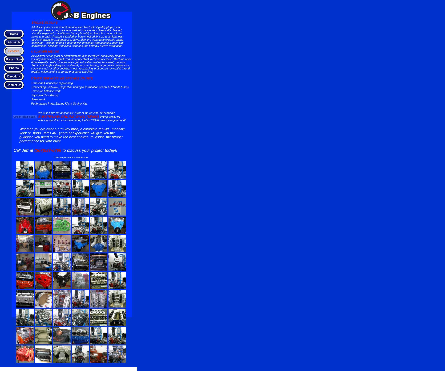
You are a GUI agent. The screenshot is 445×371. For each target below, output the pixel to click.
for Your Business (106, 369)
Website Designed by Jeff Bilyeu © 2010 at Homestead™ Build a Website (63, 369)
